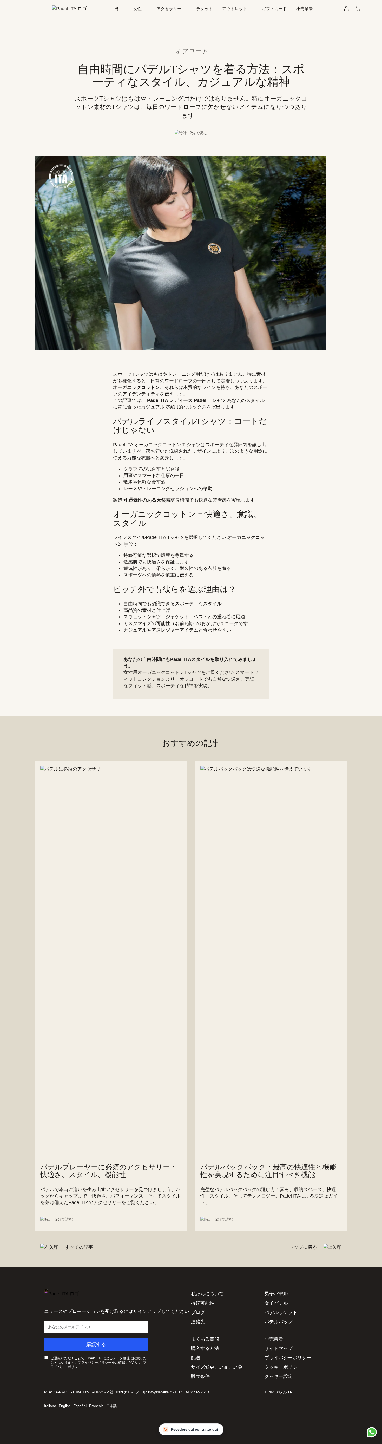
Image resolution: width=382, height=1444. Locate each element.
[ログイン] (346, 9)
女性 (137, 8)
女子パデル (276, 1303)
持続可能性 (202, 1303)
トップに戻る (303, 1247)
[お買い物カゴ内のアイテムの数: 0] (358, 9)
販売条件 (200, 1376)
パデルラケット (281, 1312)
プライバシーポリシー (288, 1357)
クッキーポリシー (283, 1367)
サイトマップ (279, 1348)
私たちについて (207, 1293)
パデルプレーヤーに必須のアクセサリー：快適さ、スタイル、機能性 (108, 1171)
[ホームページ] (69, 8)
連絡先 (198, 1321)
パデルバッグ (279, 1321)
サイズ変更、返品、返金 (216, 1367)
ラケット (204, 8)
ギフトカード (274, 8)
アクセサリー (168, 8)
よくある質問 (205, 1339)
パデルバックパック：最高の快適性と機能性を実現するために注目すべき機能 (268, 1171)
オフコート (191, 51)
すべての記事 (78, 1247)
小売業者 (304, 8)
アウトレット (234, 8)
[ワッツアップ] (371, 1432)
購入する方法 (205, 1348)
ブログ (198, 1312)
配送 (195, 1357)
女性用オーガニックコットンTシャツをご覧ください (178, 672)
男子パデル (276, 1293)
